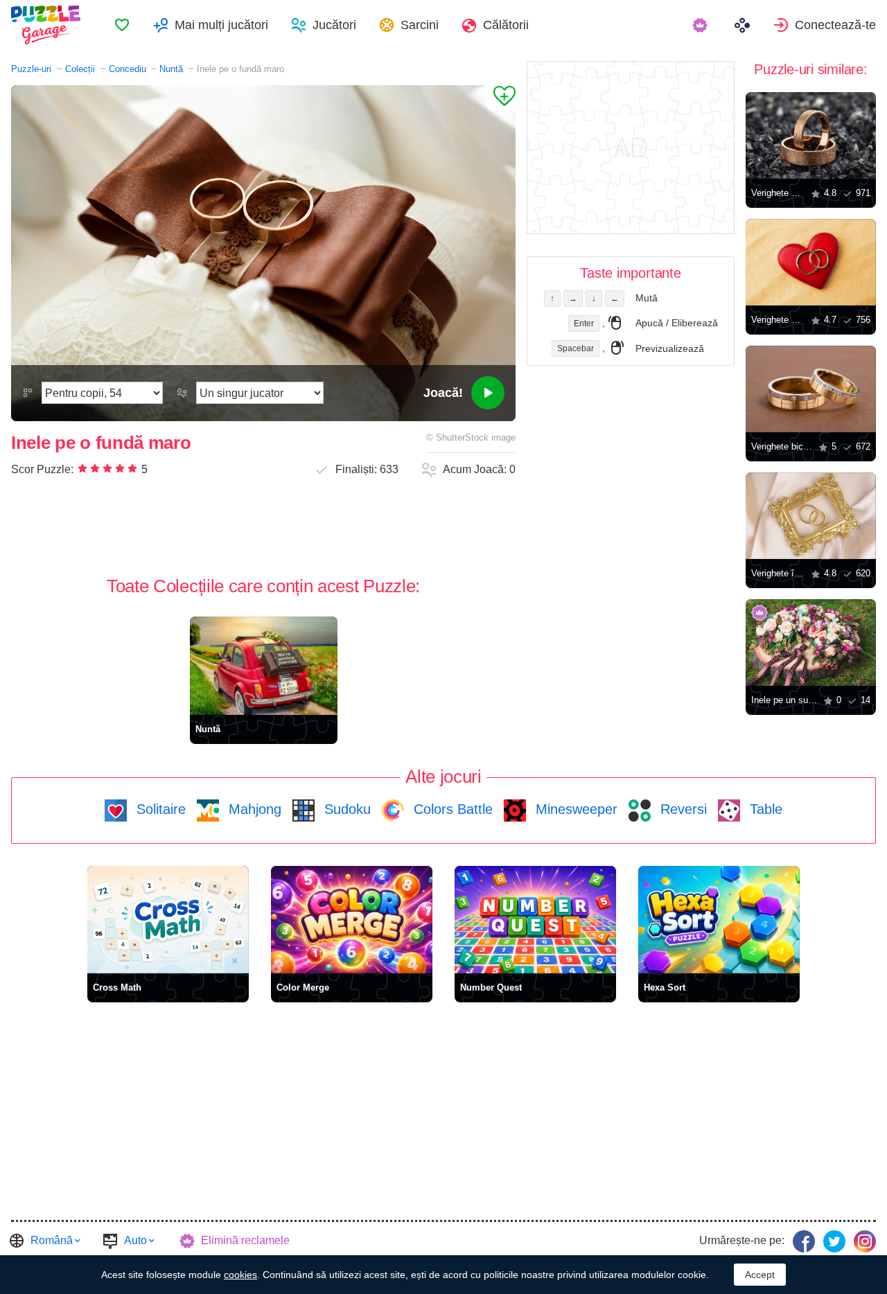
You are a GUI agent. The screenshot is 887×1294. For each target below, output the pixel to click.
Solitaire (159, 809)
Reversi (681, 809)
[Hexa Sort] (719, 919)
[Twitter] (834, 1241)
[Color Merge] (351, 919)
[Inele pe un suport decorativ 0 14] (811, 642)
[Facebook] (804, 1241)
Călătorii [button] (506, 25)
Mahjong (253, 809)
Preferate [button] (122, 25)
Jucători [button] (334, 25)
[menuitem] (122, 25)
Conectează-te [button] (835, 25)
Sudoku (345, 809)
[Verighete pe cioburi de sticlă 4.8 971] (811, 135)
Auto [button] (135, 1240)
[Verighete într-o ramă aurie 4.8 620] (811, 515)
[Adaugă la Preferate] (501, 97)
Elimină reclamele (245, 1240)
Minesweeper (574, 809)
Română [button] (51, 1240)
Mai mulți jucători (221, 25)
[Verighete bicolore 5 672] (811, 389)
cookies (240, 1274)
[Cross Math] (168, 919)
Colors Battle (451, 809)
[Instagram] (865, 1241)
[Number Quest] (535, 919)
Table (764, 809)
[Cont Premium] (702, 25)
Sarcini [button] (420, 25)
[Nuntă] (263, 666)
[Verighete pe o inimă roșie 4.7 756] (811, 262)
